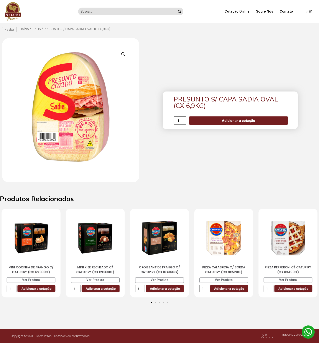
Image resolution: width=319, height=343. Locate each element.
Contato (286, 11)
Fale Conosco (267, 336)
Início (25, 29)
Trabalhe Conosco (293, 334)
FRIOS (36, 29)
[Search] (179, 11)
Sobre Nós (264, 11)
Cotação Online (237, 11)
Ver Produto (31, 280)
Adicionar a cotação (238, 120)
